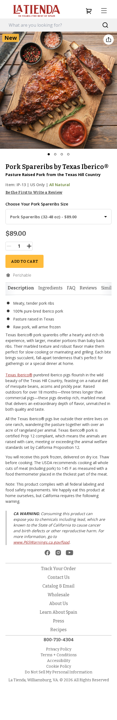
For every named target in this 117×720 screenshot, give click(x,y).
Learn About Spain (58, 612)
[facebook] (47, 552)
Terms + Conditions (59, 655)
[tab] (20, 288)
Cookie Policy (58, 666)
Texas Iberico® (18, 374)
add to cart (24, 261)
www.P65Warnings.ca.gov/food (41, 542)
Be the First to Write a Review (33, 192)
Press (58, 621)
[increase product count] (29, 246)
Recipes (58, 629)
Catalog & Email (58, 586)
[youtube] (69, 552)
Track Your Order (58, 568)
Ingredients (50, 288)
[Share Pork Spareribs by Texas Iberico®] (108, 39)
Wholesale (58, 594)
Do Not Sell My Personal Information (58, 672)
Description (21, 288)
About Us (58, 603)
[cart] (88, 10)
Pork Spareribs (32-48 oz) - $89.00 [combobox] (43, 216)
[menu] (104, 11)
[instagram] (58, 552)
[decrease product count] (9, 246)
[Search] (105, 25)
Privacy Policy (58, 649)
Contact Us (59, 577)
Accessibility (58, 660)
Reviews (88, 288)
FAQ (71, 288)
